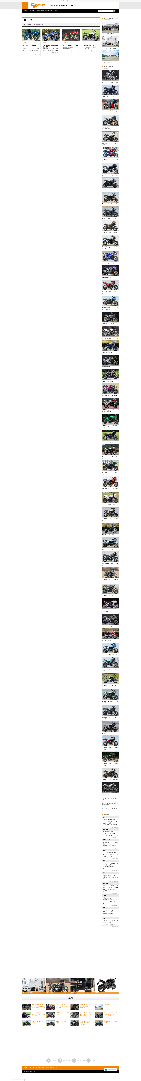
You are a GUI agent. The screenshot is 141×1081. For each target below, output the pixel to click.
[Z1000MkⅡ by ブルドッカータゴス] (110, 572)
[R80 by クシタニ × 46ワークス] (110, 75)
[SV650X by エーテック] (110, 787)
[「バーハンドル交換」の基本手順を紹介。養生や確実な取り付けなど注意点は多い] (99, 1015)
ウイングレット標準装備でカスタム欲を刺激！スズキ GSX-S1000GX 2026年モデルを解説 (110, 866)
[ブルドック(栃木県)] (110, 55)
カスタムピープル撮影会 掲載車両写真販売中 (110, 803)
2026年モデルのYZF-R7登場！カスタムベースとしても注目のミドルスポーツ (110, 854)
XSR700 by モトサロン (108, 352)
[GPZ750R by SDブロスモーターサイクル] (110, 603)
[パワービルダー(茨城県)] (110, 27)
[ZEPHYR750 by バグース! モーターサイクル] (110, 449)
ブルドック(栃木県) (107, 62)
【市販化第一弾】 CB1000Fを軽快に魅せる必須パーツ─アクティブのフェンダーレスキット (110, 900)
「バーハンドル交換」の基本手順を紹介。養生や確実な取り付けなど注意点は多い (111, 1014)
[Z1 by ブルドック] (110, 726)
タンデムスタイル (38, 1)
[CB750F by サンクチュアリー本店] (50, 1015)
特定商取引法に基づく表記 (51, 10)
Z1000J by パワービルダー (90, 45)
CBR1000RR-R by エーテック (110, 366)
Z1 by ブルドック (106, 733)
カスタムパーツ (106, 829)
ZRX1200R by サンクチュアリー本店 (110, 702)
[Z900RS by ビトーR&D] (110, 528)
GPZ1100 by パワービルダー (109, 263)
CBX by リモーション (107, 381)
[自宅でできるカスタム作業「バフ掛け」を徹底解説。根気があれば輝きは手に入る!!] (26, 1007)
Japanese (15, 1079)
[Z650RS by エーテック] (110, 317)
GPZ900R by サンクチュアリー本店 (110, 426)
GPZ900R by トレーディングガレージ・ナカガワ (110, 410)
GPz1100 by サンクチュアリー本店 (110, 564)
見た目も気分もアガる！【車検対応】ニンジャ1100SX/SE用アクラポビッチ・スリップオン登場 (110, 888)
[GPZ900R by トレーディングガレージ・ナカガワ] (110, 403)
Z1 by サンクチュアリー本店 (109, 204)
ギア (104, 918)
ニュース (105, 895)
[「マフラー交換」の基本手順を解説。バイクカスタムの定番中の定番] (50, 1007)
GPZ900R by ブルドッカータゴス (110, 111)
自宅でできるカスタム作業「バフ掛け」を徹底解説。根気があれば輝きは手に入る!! (38, 1006)
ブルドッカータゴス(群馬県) (109, 48)
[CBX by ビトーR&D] (110, 633)
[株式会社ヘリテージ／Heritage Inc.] (110, 1070)
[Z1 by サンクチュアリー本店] (110, 197)
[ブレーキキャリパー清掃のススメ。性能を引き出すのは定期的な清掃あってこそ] (74, 1015)
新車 (104, 850)
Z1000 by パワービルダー (109, 595)
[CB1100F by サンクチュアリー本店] (110, 285)
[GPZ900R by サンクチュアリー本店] (110, 419)
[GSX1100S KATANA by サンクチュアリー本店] (110, 120)
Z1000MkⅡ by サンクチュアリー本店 (110, 143)
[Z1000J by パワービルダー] (91, 35)
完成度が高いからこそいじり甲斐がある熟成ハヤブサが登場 (110, 877)
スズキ (44, 42)
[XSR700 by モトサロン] (110, 345)
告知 (104, 817)
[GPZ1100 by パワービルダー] (110, 256)
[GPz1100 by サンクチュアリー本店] (110, 556)
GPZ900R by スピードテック (70, 45)
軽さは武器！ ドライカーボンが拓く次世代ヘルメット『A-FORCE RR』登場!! (110, 922)
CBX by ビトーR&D (107, 640)
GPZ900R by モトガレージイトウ (110, 686)
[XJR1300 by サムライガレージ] (110, 331)
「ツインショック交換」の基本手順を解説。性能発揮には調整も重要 (87, 1023)
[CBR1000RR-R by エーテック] (110, 360)
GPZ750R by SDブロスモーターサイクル (110, 610)
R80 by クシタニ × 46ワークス (110, 82)
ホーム (24, 15)
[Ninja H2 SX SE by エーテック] (110, 619)
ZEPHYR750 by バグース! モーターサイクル (110, 457)
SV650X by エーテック (108, 794)
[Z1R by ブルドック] (110, 182)
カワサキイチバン (57, 1)
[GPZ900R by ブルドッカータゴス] (110, 104)
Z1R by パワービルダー (108, 442)
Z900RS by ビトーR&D (108, 535)
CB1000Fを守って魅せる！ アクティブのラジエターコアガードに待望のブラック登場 (110, 833)
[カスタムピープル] (38, 5)
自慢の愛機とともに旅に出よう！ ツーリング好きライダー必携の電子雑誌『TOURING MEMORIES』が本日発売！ (110, 822)
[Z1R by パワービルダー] (110, 435)
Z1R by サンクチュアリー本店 (110, 175)
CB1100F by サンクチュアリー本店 (110, 292)
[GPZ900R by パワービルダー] (110, 388)
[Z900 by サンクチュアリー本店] (110, 773)
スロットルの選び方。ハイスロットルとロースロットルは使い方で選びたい (38, 1014)
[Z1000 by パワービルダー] (110, 589)
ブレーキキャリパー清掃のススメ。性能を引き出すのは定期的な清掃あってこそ (87, 1014)
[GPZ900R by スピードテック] (71, 35)
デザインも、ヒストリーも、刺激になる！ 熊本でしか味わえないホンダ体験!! (110, 912)
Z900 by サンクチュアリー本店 (110, 779)
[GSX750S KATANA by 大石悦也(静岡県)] (51, 35)
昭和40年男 (65, 1)
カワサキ (25, 42)
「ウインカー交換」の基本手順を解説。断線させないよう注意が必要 (87, 1006)
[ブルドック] (99, 1007)
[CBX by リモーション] (110, 374)
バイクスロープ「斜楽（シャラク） (110, 809)
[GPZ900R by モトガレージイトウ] (110, 678)
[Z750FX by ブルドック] (110, 90)
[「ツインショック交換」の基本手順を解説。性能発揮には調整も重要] (74, 1023)
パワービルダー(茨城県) (108, 33)
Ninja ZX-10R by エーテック (109, 277)
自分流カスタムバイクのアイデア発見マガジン (61, 5)
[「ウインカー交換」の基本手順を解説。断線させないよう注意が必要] (74, 1007)
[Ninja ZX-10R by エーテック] (110, 270)
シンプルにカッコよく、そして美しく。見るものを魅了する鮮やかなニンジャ (31, 50)
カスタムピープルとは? (29, 10)
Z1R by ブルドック (107, 189)
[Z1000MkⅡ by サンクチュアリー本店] (110, 136)
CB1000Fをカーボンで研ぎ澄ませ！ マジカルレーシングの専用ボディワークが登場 (110, 844)
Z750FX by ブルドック (108, 96)
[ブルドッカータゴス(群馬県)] (110, 41)
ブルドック (106, 1004)
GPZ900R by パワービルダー (109, 395)
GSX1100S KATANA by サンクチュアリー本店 (110, 127)
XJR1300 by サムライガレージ (110, 338)
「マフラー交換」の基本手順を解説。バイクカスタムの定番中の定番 (63, 1006)
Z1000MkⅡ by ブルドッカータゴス (110, 580)
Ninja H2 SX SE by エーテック (110, 626)
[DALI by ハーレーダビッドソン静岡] (50, 1023)
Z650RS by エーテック (108, 323)
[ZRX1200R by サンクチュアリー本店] (110, 694)
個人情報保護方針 (40, 10)
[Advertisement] (41, 71)
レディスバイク (47, 1)
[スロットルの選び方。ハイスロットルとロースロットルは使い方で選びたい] (26, 1015)
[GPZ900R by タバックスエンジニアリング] (31, 35)
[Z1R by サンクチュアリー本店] (110, 168)
